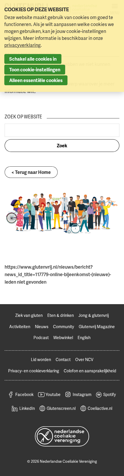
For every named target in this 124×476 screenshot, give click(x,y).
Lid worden (41, 359)
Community (63, 326)
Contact (63, 359)
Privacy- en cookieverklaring (33, 370)
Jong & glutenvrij (93, 315)
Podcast (41, 337)
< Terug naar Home (31, 172)
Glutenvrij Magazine (97, 326)
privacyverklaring (22, 45)
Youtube (53, 394)
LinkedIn (27, 408)
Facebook (24, 394)
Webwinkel (63, 337)
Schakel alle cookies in (33, 59)
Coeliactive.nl (100, 408)
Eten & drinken (60, 315)
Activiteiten (19, 326)
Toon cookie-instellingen (34, 69)
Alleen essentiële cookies (36, 80)
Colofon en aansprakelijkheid (90, 370)
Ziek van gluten (29, 315)
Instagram (82, 394)
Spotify (109, 394)
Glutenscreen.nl (61, 408)
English (84, 337)
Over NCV (84, 359)
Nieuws (41, 326)
